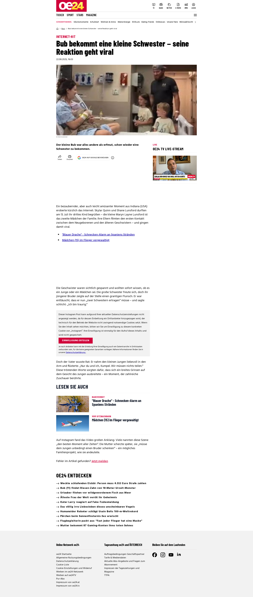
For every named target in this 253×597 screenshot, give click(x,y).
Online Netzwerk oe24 (67, 544)
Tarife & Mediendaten (115, 558)
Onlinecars (160, 22)
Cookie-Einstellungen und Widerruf (74, 568)
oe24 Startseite (63, 554)
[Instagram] (162, 554)
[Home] (57, 29)
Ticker (60, 15)
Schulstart (94, 22)
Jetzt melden (100, 461)
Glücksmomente (81, 22)
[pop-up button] (187, 175)
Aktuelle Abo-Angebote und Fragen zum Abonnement (124, 563)
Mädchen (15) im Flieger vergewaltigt (85, 240)
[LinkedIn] (179, 554)
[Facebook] (154, 554)
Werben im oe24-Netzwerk (69, 572)
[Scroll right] (195, 22)
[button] (157, 175)
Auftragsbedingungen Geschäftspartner (124, 554)
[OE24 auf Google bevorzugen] (112, 157)
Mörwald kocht (186, 22)
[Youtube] (171, 554)
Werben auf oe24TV (66, 575)
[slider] (167, 176)
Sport (70, 15)
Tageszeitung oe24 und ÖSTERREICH (123, 544)
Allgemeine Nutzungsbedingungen (73, 558)
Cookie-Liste (62, 565)
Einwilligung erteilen (75, 341)
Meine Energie (124, 22)
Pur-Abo (60, 579)
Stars (80, 15)
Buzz (63, 29)
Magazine (91, 15)
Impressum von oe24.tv (68, 586)
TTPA (106, 575)
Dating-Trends (147, 22)
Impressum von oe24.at (68, 582)
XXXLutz (136, 22)
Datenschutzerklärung (76, 352)
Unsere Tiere (172, 22)
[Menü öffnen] (195, 15)
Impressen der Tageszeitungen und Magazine (121, 570)
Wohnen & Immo (108, 22)
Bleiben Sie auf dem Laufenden (168, 544)
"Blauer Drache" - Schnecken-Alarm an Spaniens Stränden (98, 234)
